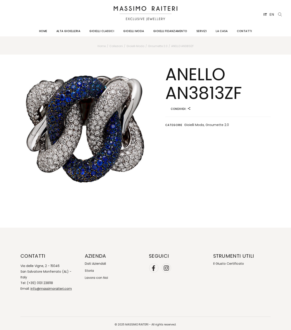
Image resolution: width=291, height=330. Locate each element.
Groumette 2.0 (217, 125)
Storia (89, 270)
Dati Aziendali (95, 263)
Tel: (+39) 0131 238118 (36, 283)
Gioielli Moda (194, 125)
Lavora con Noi (96, 277)
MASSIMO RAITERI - (138, 324)
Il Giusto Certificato (228, 263)
